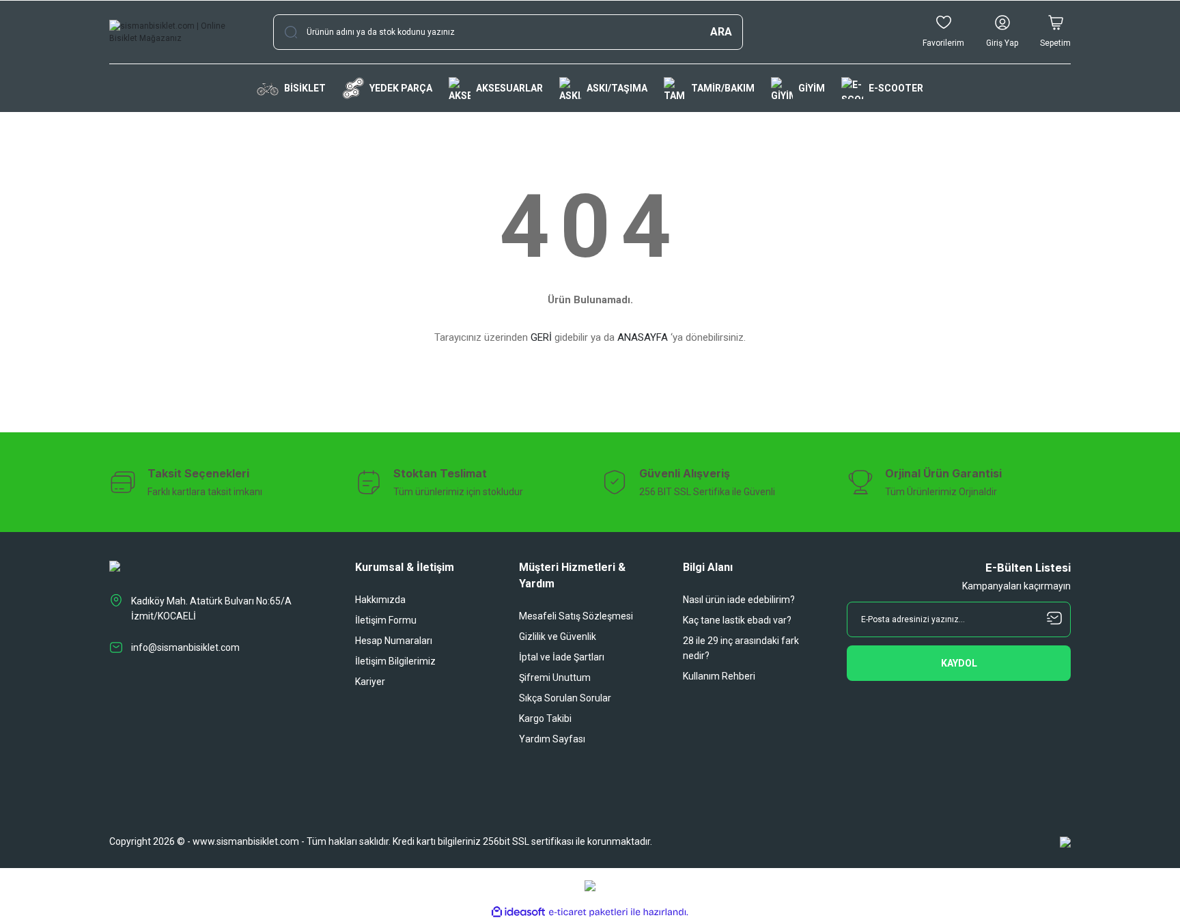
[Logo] (180, 32)
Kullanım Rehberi (719, 676)
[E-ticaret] (588, 912)
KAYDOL (959, 663)
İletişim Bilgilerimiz (395, 661)
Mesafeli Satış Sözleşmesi (576, 616)
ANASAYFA (642, 337)
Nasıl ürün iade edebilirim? (739, 599)
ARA (721, 31)
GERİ (541, 337)
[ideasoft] (518, 912)
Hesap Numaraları (393, 640)
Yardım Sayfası (552, 739)
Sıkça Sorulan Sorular (565, 698)
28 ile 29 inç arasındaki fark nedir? (741, 648)
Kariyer (370, 681)
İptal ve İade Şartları (561, 657)
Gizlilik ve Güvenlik (557, 636)
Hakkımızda (380, 599)
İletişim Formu (386, 620)
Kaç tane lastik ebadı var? (737, 620)
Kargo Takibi (545, 718)
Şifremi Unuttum (555, 677)
